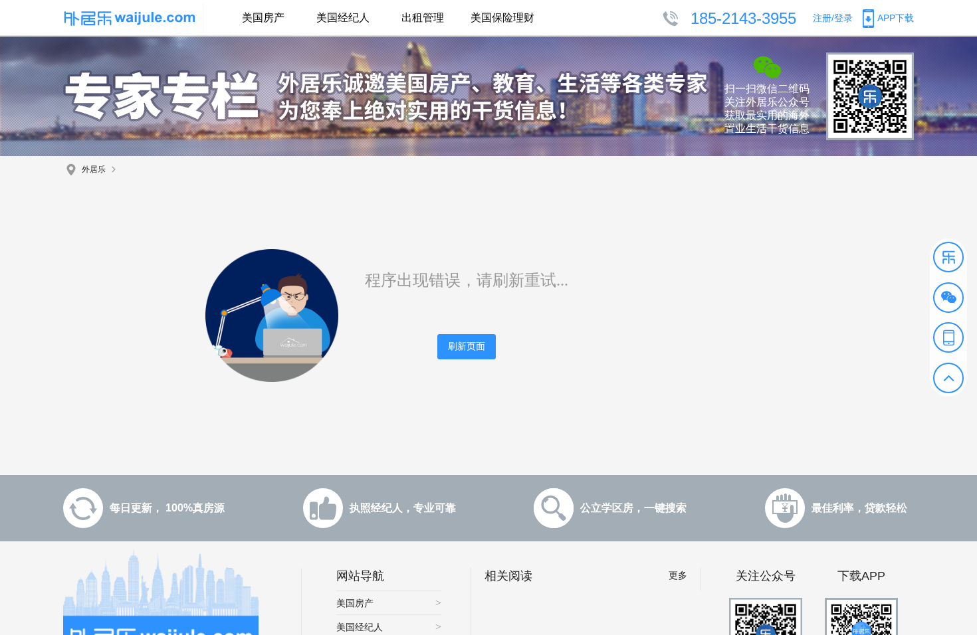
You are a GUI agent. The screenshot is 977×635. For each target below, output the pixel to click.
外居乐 (94, 169)
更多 (678, 575)
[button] (948, 257)
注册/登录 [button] (833, 18)
